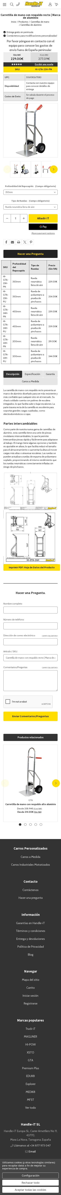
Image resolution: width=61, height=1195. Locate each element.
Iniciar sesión (30, 995)
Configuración (30, 1175)
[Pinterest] (31, 242)
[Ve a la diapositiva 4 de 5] (35, 824)
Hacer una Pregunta (31, 254)
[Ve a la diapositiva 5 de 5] (41, 824)
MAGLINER (30, 1036)
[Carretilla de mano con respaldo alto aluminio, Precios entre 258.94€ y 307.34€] (30, 771)
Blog (30, 954)
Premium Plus (30, 1068)
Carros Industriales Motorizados (30, 864)
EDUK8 (30, 1076)
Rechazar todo (31, 1182)
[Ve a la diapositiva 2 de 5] (25, 824)
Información (30, 914)
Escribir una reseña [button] (44, 64)
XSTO (30, 1052)
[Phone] (18, 4)
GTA (30, 1060)
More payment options (43, 233)
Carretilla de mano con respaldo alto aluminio (30, 804)
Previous (7, 169)
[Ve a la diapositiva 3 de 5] (30, 824)
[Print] (18, 242)
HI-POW (30, 1044)
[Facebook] (6, 242)
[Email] (12, 242)
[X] (25, 242)
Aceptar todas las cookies (30, 1190)
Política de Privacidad (30, 946)
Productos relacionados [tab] (31, 737)
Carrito (30, 987)
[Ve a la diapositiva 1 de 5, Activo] (20, 824)
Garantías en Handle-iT (30, 923)
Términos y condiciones (30, 931)
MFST (30, 1099)
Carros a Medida (30, 381)
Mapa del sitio (30, 979)
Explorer (30, 1084)
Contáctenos (30, 890)
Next (54, 169)
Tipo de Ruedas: (30, 200)
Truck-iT (30, 1028)
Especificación (32, 374)
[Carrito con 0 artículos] (56, 4)
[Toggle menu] (4, 4)
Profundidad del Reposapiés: (30, 186)
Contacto (31, 881)
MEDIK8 (30, 1092)
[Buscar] (12, 4)
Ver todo (30, 1107)
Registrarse (30, 1003)
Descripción (12, 374)
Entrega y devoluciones (30, 938)
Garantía (50, 374)
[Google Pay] (43, 227)
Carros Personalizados (30, 848)
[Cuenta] (50, 4)
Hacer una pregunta (31, 897)
